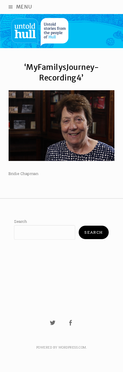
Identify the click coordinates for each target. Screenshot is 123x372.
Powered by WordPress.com (61, 347)
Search (20, 221)
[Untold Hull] (61, 31)
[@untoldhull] (52, 326)
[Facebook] (70, 326)
